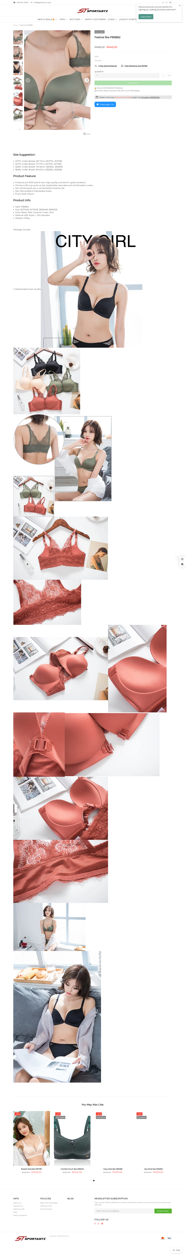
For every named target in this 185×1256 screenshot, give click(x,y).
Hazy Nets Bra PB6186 (112, 1169)
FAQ (15, 1212)
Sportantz (92, 10)
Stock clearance (20, 1215)
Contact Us (18, 1206)
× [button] (179, 5)
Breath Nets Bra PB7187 (31, 1169)
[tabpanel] (112, 1145)
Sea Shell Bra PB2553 (153, 1169)
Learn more (146, 16)
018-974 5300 (22, 2)
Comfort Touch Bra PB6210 (72, 1169)
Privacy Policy (46, 1209)
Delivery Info (18, 1209)
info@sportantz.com (42, 2)
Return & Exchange (48, 1203)
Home (15, 25)
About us (17, 1203)
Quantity (99, 72)
